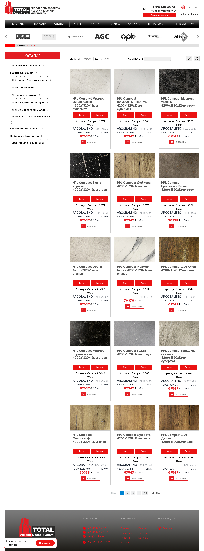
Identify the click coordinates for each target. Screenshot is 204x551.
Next (198, 36)
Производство (158, 23)
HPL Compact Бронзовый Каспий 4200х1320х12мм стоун (178, 186)
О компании (18, 23)
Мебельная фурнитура (24, 136)
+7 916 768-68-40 (163, 10)
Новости (40, 23)
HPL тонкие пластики (23, 95)
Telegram (167, 528)
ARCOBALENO (83, 128)
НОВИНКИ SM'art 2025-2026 (27, 142)
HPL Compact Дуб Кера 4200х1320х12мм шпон (134, 184)
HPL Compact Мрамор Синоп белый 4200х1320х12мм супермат (88, 104)
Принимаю (45, 543)
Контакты (134, 23)
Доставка (113, 23)
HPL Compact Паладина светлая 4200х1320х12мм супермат (178, 356)
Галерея (78, 23)
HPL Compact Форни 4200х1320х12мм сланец (87, 270)
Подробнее (11, 545)
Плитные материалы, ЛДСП (27, 109)
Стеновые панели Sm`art (25, 65)
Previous (6, 36)
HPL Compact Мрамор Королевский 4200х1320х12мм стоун (90, 354)
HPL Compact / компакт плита (28, 80)
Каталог (59, 23)
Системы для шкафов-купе (27, 102)
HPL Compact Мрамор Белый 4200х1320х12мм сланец (134, 270)
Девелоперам (185, 23)
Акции (95, 23)
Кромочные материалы (25, 128)
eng (197, 7)
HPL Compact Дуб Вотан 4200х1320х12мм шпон (134, 436)
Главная (21, 45)
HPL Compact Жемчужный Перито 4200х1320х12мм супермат (132, 104)
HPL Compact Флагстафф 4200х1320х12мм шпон (89, 438)
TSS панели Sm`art (21, 73)
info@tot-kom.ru (189, 14)
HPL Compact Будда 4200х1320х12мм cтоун (134, 352)
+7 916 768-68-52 (163, 7)
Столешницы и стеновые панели (30, 116)
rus (191, 7)
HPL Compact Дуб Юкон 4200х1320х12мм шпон (178, 268)
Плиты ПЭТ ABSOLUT (23, 87)
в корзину (92, 142)
